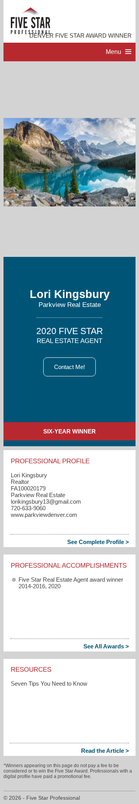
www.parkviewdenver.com (44, 514)
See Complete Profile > (98, 542)
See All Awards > (106, 646)
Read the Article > (105, 750)
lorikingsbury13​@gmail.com (46, 501)
